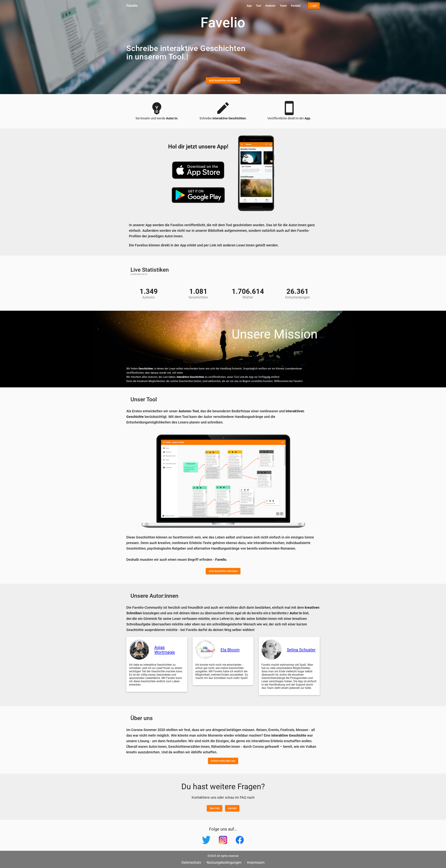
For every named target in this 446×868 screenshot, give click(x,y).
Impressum (256, 862)
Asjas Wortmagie (164, 650)
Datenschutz (191, 862)
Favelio (131, 5)
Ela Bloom (230, 649)
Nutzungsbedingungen (224, 862)
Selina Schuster (301, 649)
